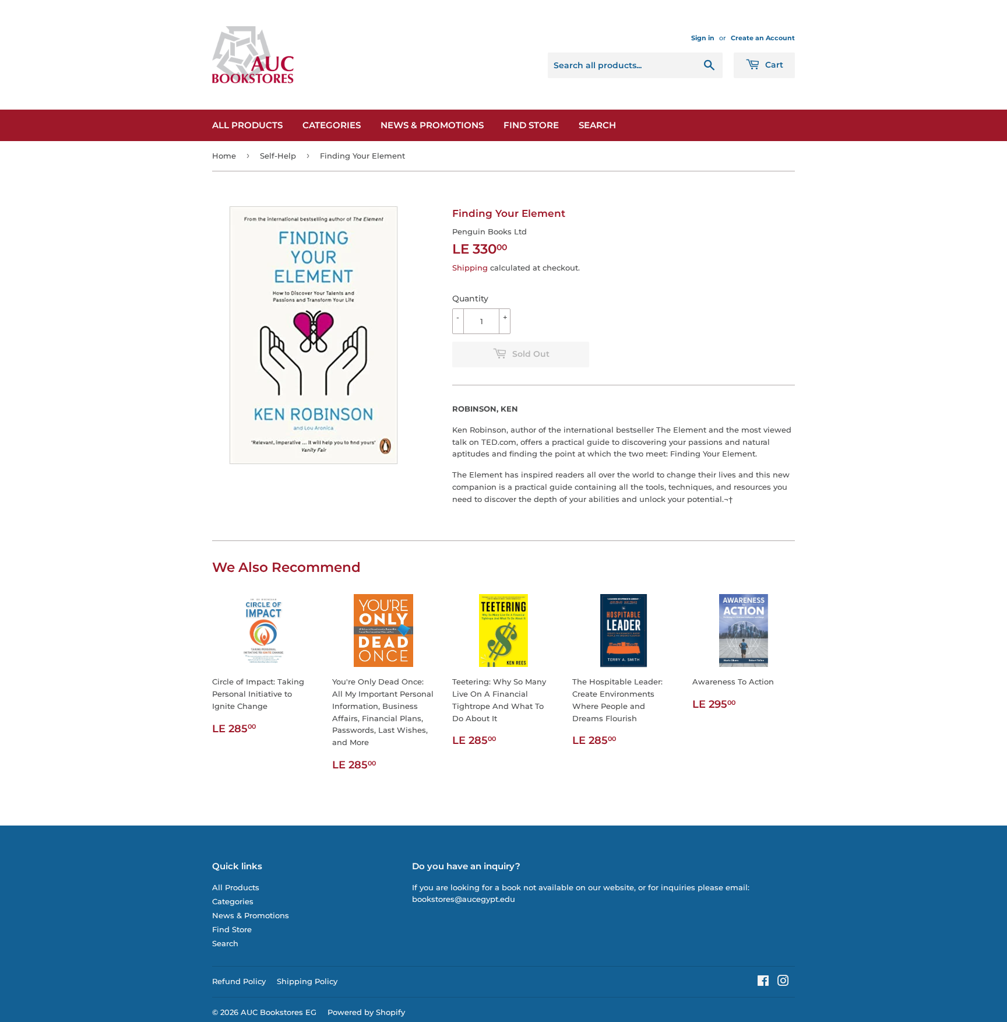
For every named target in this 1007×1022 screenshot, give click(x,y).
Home (224, 155)
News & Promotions (432, 125)
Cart (773, 64)
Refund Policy (239, 981)
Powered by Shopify (366, 1012)
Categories (331, 125)
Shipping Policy (307, 981)
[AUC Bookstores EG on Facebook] (763, 982)
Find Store (531, 125)
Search (597, 125)
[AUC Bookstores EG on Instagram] (783, 982)
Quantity (470, 298)
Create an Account (763, 38)
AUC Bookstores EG (278, 1012)
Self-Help (278, 155)
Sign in (702, 38)
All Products (247, 125)
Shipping (470, 267)
